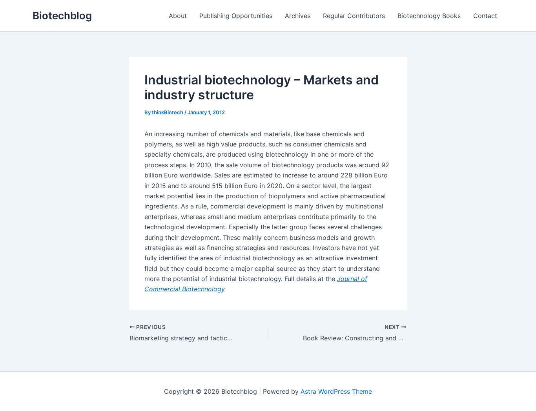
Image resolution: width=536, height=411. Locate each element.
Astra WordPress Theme (336, 391)
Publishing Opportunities (235, 16)
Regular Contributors (354, 16)
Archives (297, 16)
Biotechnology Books (429, 16)
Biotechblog (62, 15)
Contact (485, 16)
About (178, 16)
